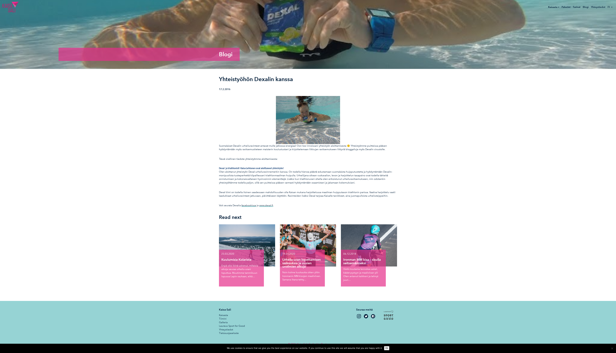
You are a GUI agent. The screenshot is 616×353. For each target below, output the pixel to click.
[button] (610, 7)
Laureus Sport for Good (232, 325)
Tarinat (576, 6)
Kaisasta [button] (552, 6)
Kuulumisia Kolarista (236, 260)
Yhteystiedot (598, 6)
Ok (386, 348)
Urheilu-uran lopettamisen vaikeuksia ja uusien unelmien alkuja (301, 263)
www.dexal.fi (266, 205)
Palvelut (566, 6)
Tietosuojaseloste (229, 333)
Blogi (586, 6)
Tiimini (223, 318)
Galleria (223, 322)
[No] (612, 348)
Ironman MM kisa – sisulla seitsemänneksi (362, 261)
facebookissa (248, 205)
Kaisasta (223, 315)
